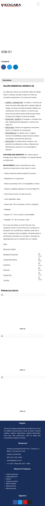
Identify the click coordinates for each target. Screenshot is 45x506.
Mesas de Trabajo (9, 249)
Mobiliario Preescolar (10, 254)
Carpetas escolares (12, 481)
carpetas (6, 433)
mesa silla (7, 435)
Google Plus (7, 275)
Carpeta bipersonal (11, 476)
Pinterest (6, 270)
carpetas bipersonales (33, 433)
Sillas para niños (11, 486)
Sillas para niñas (11, 488)
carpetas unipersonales (17, 433)
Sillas (5, 244)
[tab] (22, 80)
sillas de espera (31, 435)
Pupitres (8, 479)
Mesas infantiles (11, 483)
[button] (38, 4)
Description (7, 80)
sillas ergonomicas (18, 435)
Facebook (6, 265)
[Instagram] (30, 502)
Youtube (6, 280)
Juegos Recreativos (10, 259)
